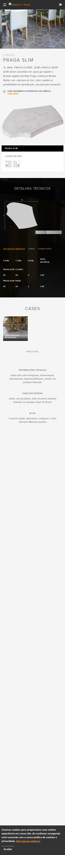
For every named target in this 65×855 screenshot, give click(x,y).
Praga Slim (11, 148)
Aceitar (7, 849)
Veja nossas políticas (28, 841)
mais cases (32, 351)
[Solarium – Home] (20, 5)
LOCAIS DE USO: (13, 156)
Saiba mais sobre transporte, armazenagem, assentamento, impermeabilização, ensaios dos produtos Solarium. (32, 379)
